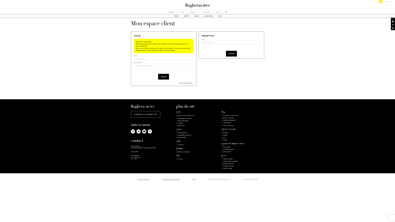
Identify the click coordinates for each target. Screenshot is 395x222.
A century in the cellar (230, 115)
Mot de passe (137, 62)
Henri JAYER (181, 125)
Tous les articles (228, 125)
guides (225, 139)
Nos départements (228, 149)
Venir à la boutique (184, 152)
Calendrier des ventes (184, 118)
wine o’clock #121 (228, 118)
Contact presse (228, 159)
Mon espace (206, 12)
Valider (163, 76)
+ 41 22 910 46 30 (135, 157)
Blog (182, 12)
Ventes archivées (183, 120)
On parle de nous (228, 166)
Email (135, 55)
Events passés (182, 137)
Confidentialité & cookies (171, 179)
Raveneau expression (229, 120)
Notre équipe (227, 151)
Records (180, 123)
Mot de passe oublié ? (186, 83)
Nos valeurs (226, 147)
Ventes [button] (176, 16)
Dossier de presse (228, 163)
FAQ (224, 137)
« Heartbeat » (227, 122)
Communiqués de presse (230, 161)
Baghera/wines (197, 5)
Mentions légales (143, 179)
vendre (225, 135)
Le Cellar (180, 144)
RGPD (194, 179)
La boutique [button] (208, 16)
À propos (171, 12)
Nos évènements (183, 132)
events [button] (186, 16)
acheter (225, 132)
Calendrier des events (184, 135)
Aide (217, 12)
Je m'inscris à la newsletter (145, 114)
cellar (196, 16)
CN (392, 1)
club (219, 16)
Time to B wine (227, 168)
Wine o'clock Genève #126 (186, 115)
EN (386, 1)
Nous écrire (134, 151)
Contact (193, 12)
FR (380, 1)
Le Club (180, 159)
